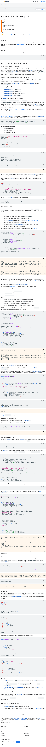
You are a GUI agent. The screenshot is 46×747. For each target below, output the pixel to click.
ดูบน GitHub (18, 34)
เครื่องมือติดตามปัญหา (27, 728)
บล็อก (2, 728)
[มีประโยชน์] (42, 14)
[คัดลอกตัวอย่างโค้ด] (44, 55)
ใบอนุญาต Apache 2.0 (40, 718)
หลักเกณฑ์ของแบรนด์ (27, 733)
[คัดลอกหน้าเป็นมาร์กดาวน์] (29, 17)
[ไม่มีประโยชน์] (44, 14)
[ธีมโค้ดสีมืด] (42, 55)
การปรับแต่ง (36, 280)
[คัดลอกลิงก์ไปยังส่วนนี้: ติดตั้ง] (6, 50)
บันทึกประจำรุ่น (26, 729)
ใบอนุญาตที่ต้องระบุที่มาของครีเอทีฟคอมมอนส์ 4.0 (19, 718)
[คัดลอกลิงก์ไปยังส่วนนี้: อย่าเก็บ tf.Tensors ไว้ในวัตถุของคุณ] (20, 692)
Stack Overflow (26, 731)
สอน (13, 706)
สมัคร (18, 741)
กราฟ (35, 680)
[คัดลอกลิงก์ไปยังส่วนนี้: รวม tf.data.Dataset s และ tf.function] (23, 114)
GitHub (2, 731)
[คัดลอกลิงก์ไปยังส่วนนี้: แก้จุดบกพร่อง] (9, 591)
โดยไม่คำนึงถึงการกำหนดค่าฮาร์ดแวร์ (31, 220)
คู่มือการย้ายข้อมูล (38, 708)
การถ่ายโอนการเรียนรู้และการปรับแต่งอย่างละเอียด (17, 109)
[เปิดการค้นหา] (31, 1)
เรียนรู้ (7, 13)
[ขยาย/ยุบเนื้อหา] (5, 20)
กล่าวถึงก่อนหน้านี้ (13, 286)
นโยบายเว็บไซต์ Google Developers (20, 719)
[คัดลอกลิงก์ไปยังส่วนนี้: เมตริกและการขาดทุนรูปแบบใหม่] (17, 418)
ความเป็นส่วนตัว (7, 739)
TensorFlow (3, 13)
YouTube (3, 735)
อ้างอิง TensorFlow (27, 735)
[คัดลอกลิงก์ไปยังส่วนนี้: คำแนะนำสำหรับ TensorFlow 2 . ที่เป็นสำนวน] (28, 63)
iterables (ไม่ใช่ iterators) (23, 175)
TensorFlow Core (5, 5)
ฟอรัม (2, 729)
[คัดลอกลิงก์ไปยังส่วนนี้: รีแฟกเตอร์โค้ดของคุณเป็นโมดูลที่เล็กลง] (20, 66)
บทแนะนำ (35, 228)
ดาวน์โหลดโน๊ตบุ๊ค (27, 34)
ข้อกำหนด (2, 739)
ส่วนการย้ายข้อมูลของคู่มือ (20, 44)
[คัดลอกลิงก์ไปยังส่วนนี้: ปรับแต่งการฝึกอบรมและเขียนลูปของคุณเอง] (23, 277)
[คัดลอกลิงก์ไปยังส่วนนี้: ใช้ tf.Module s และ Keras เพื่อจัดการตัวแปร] (24, 98)
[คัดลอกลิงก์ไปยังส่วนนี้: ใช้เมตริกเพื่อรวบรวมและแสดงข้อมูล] (15, 437)
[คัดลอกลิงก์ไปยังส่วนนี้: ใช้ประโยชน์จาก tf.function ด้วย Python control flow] (28, 365)
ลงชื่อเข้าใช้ (43, 1)
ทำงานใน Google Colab (8, 34)
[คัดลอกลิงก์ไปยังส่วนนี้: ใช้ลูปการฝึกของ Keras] (13, 207)
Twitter (2, 733)
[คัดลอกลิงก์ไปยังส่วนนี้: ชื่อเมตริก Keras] (8, 557)
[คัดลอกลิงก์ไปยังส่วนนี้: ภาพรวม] (7, 40)
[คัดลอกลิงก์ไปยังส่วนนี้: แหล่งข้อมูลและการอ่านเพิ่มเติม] (20, 703)
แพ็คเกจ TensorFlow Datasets (7, 116)
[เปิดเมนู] (2, 1)
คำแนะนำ (18, 13)
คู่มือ (6, 415)
